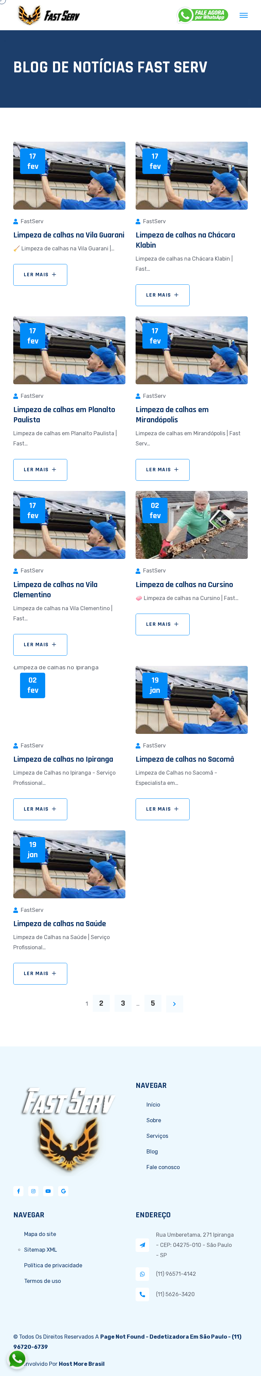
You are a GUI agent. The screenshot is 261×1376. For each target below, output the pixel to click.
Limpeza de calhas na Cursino (184, 585)
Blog (152, 1151)
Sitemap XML (40, 1250)
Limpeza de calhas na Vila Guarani (68, 235)
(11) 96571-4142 (176, 1274)
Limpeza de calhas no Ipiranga (63, 759)
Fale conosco (163, 1167)
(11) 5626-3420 (175, 1294)
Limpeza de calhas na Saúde (59, 924)
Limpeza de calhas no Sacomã (185, 759)
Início (153, 1104)
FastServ (32, 221)
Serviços (157, 1136)
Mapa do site (40, 1234)
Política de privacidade (53, 1265)
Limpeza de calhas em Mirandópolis (172, 415)
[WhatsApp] (202, 15)
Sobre (153, 1120)
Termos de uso (42, 1281)
